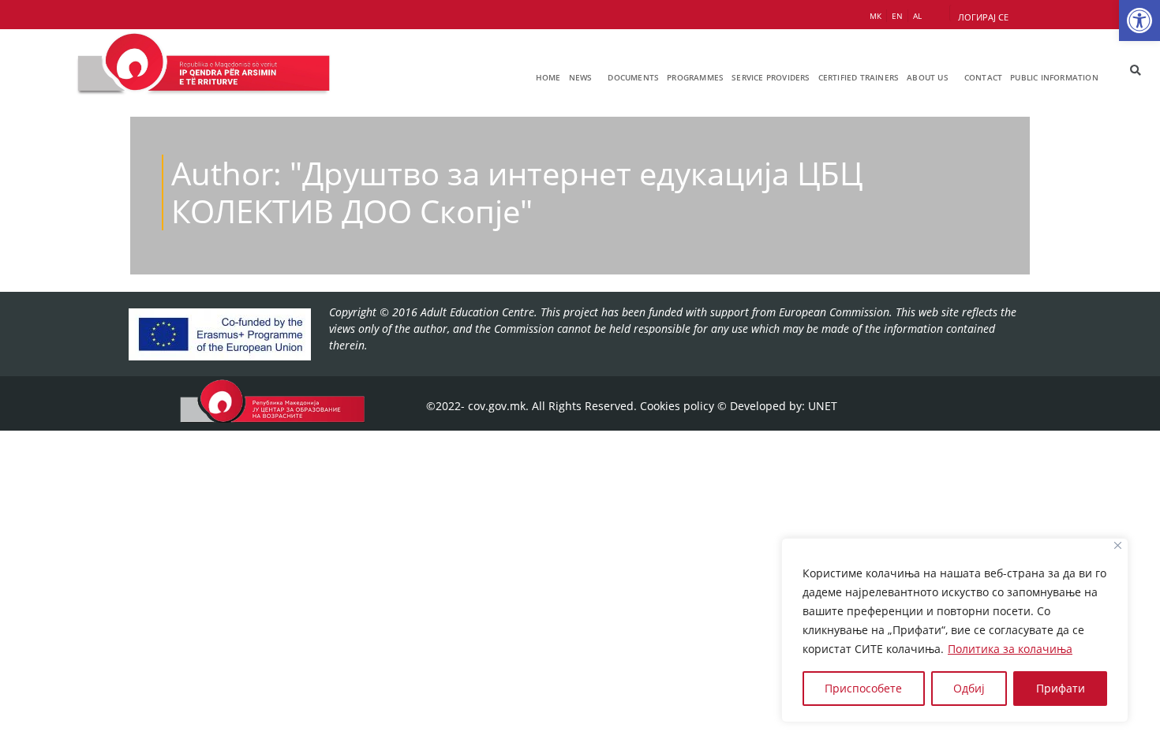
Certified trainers (859, 77)
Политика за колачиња (1010, 648)
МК (875, 15)
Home (548, 77)
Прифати (1060, 688)
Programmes (695, 77)
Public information (1054, 77)
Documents (633, 77)
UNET (822, 405)
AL (917, 15)
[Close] (1117, 545)
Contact (983, 77)
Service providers (771, 77)
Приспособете (863, 688)
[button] (1139, 20)
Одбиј (969, 688)
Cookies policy (677, 405)
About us (928, 77)
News (581, 77)
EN (897, 15)
